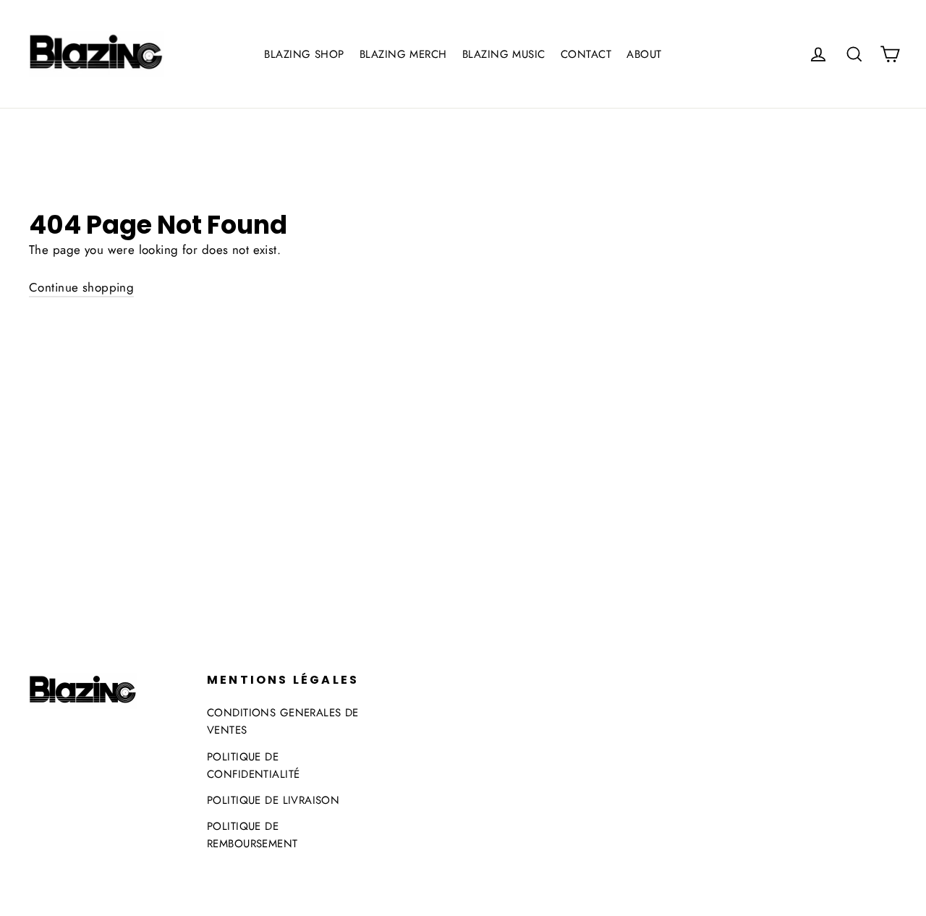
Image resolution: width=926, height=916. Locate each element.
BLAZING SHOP (304, 54)
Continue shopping (81, 287)
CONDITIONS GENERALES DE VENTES (283, 721)
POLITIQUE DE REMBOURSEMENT (252, 835)
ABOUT (643, 54)
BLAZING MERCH (403, 54)
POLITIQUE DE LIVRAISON (273, 800)
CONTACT (586, 54)
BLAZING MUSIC (503, 54)
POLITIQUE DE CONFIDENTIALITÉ (253, 765)
